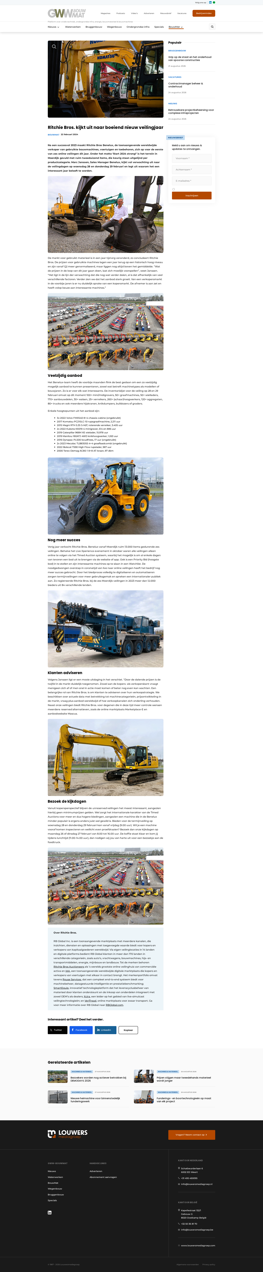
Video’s (134, 13)
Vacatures (181, 13)
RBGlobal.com (114, 1005)
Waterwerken (73, 26)
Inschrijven (192, 195)
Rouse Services (72, 979)
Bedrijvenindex (204, 13)
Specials (159, 26)
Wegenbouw (114, 26)
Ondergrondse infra (138, 26)
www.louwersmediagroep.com (198, 1245)
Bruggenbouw (94, 26)
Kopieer (128, 1030)
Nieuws (52, 26)
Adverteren (149, 13)
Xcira (87, 996)
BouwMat (174, 26)
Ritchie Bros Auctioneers (69, 966)
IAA (67, 971)
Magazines (105, 13)
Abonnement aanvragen (103, 1177)
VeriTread (90, 1000)
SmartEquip (61, 988)
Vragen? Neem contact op (190, 1134)
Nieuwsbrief (165, 13)
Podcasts (120, 13)
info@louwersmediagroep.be (197, 1229)
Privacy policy (208, 1264)
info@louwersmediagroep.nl (196, 1184)
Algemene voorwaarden (188, 1264)
